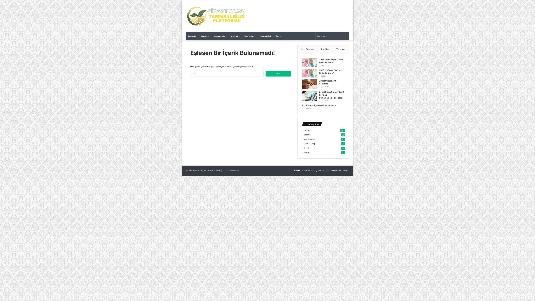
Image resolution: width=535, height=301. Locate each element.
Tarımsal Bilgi (265, 36)
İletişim (297, 170)
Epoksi (345, 170)
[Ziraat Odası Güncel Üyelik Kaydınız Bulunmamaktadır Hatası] (309, 96)
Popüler (325, 49)
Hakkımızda (336, 170)
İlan (277, 36)
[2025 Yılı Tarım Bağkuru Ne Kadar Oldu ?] (309, 73)
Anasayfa (192, 36)
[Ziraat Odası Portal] (216, 16)
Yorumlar (340, 49)
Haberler (203, 36)
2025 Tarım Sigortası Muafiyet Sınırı (319, 105)
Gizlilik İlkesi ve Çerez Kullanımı (315, 170)
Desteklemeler (219, 36)
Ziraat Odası (249, 36)
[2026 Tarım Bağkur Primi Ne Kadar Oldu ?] (309, 62)
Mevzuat (234, 36)
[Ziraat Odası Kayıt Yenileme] (309, 84)
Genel (306, 148)
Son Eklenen (307, 49)
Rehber (306, 130)
